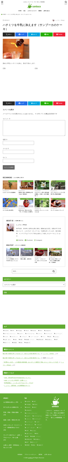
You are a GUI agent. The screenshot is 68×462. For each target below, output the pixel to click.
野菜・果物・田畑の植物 (10, 414)
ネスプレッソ (14, 336)
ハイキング (24, 336)
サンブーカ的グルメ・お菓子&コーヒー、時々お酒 (11, 437)
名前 (5, 139)
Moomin (34, 330)
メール (6, 148)
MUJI (40, 330)
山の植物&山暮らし (10, 402)
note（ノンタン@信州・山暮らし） (15, 380)
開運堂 (15, 342)
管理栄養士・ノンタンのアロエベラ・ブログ (18, 383)
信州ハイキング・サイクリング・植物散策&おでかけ (11, 427)
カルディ (21, 333)
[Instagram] (38, 240)
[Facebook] (29, 240)
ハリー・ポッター (34, 336)
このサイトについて (32, 10)
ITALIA (27, 330)
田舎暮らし (49, 339)
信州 (50, 336)
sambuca (30, 457)
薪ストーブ (7, 342)
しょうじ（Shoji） (49, 353)
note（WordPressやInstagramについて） (17, 377)
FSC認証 (20, 330)
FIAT (13, 330)
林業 (21, 339)
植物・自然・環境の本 (11, 420)
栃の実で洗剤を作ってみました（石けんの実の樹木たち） (22, 353)
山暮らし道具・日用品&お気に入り (11, 446)
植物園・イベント (30, 339)
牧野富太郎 (40, 339)
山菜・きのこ (8, 339)
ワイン (44, 336)
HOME (20, 10)
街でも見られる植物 (11, 407)
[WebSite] (19, 240)
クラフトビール (30, 333)
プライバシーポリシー (30, 454)
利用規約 (20, 454)
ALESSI (6, 330)
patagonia (48, 330)
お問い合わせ (47, 10)
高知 (21, 342)
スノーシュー (58, 333)
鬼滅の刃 (28, 342)
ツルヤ (6, 336)
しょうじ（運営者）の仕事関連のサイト (17, 385)
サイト (5, 157)
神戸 (57, 339)
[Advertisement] (17, 82)
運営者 (40, 10)
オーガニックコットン (10, 333)
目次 (24, 10)
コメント (6, 118)
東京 (16, 339)
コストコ (40, 333)
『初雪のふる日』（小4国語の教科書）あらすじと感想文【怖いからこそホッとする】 (31, 362)
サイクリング (49, 333)
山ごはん (57, 336)
